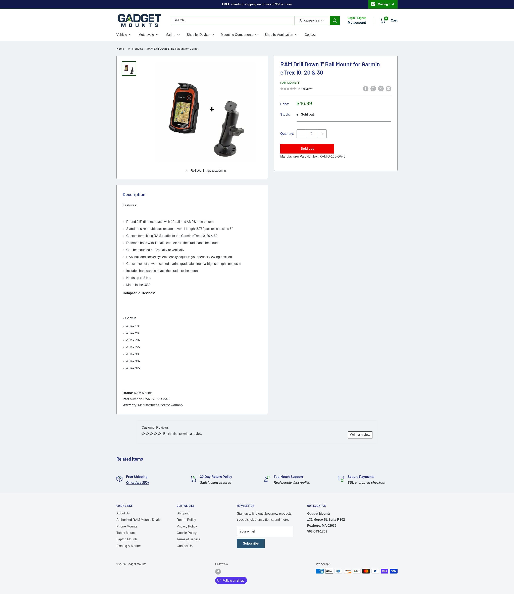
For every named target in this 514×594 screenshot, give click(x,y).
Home (120, 48)
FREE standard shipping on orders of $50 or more (257, 4)
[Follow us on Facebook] (218, 571)
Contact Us (185, 546)
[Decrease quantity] (301, 134)
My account (357, 23)
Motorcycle (146, 34)
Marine (170, 34)
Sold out (307, 148)
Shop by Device (198, 34)
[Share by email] (388, 88)
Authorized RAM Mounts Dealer (139, 519)
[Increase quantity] (322, 134)
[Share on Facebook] (365, 88)
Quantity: (287, 133)
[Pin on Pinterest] (373, 88)
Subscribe (251, 543)
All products (135, 48)
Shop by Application (279, 34)
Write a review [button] (360, 434)
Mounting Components (237, 34)
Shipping (183, 513)
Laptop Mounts (127, 539)
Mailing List (386, 4)
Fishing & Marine (128, 546)
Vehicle (121, 34)
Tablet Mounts (126, 533)
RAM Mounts (290, 82)
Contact (310, 34)
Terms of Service (188, 539)
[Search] (335, 20)
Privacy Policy (187, 526)
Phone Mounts (126, 526)
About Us (123, 513)
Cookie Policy (187, 533)
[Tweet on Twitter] (381, 88)
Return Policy (186, 519)
